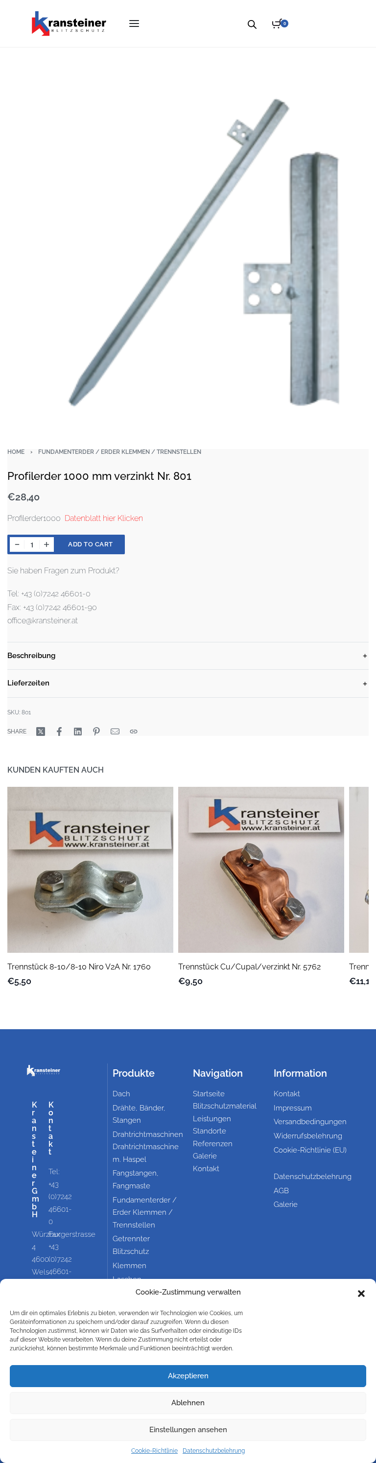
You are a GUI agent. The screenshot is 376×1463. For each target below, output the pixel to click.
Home (15, 451)
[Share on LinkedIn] (77, 731)
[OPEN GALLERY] (188, 240)
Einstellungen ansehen (188, 1429)
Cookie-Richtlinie (154, 1450)
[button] (361, 1293)
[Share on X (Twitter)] (40, 731)
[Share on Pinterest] (96, 731)
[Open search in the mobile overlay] (252, 23)
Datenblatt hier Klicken (104, 518)
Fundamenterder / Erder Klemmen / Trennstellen (119, 451)
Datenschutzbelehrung (214, 1450)
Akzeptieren (188, 1375)
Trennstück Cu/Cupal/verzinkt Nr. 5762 (249, 966)
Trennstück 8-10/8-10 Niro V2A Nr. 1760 (79, 966)
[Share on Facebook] (59, 731)
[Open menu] (134, 23)
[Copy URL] (133, 731)
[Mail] (115, 731)
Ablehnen (188, 1402)
